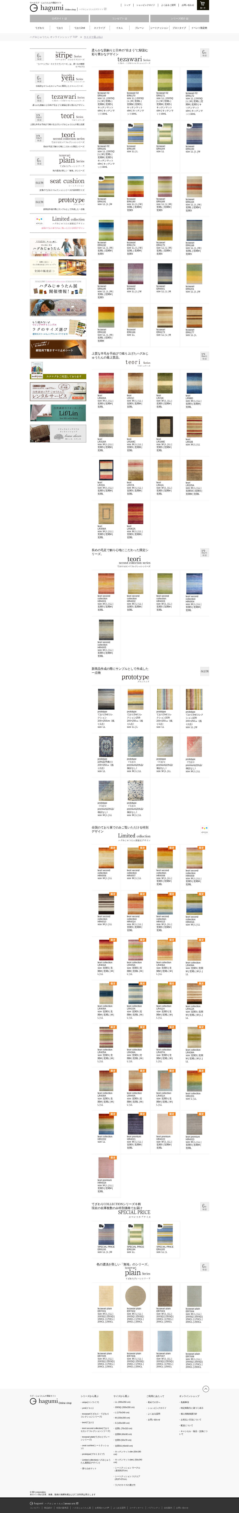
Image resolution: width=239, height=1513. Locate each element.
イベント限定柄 (199, 28)
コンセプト (119, 18)
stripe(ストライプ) (90, 1402)
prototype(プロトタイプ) (93, 1454)
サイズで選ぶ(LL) (93, 37)
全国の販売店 (62, 1508)
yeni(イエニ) (88, 1408)
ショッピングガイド (145, 5)
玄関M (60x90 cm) (123, 1434)
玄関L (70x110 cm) (123, 1428)
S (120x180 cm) (122, 1423)
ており (59, 28)
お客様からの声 (102, 1508)
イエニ (119, 28)
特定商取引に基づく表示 (192, 1408)
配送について (187, 1425)
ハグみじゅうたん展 (81, 1508)
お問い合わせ (188, 5)
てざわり (39, 28)
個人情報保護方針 (189, 1414)
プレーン (139, 28)
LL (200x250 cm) (123, 1402)
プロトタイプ (179, 28)
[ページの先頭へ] (206, 1389)
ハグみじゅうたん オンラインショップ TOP (54, 37)
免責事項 (185, 1402)
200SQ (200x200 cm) (125, 1407)
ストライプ (99, 28)
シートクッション (159, 28)
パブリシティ (154, 1508)
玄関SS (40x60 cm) (124, 1446)
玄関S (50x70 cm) (123, 1440)
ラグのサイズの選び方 (125, 1485)
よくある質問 (154, 1414)
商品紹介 (48, 1508)
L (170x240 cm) (122, 1412)
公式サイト (59, 18)
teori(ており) (88, 1422)
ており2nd (79, 28)
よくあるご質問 (168, 5)
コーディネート (136, 1508)
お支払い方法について (191, 1419)
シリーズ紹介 (179, 18)
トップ (127, 5)
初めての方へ (154, 1402)
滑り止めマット (89, 1468)
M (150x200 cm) (122, 1418)
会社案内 (168, 1508)
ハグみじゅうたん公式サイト (93, 8)
